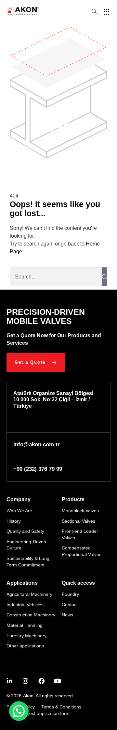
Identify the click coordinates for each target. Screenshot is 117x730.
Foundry (70, 594)
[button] (106, 11)
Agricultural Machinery (29, 594)
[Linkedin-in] (9, 681)
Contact (70, 604)
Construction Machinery (30, 614)
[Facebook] (41, 681)
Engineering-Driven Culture (26, 545)
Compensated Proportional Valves (81, 551)
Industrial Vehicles (25, 604)
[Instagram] (25, 681)
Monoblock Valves (80, 510)
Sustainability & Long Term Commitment (27, 561)
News (67, 614)
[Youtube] (57, 681)
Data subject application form (40, 713)
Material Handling (24, 625)
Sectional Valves (78, 521)
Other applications (25, 645)
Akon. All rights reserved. (48, 695)
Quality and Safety (25, 531)
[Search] (104, 276)
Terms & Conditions (61, 706)
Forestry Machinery (26, 635)
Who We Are (19, 510)
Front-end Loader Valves (80, 534)
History (13, 521)
